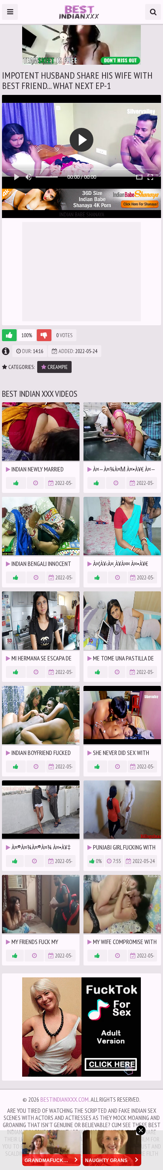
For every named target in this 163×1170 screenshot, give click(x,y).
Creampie (57, 367)
